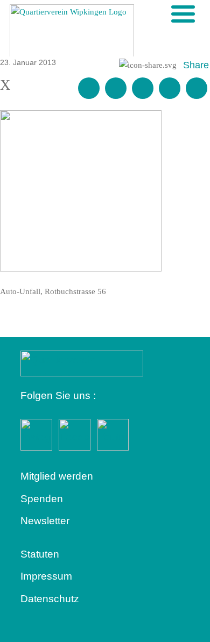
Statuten (39, 554)
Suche (165, 13)
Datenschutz (49, 598)
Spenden (41, 498)
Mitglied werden (56, 476)
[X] (142, 88)
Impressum (46, 576)
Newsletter (44, 520)
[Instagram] (169, 88)
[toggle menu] (183, 14)
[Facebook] (115, 88)
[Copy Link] (196, 88)
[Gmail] (88, 88)
